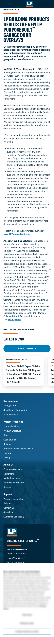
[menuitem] (7, 4)
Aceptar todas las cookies (27, 631)
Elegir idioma (44, 4)
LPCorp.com (14, 319)
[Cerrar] (50, 567)
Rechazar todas (27, 623)
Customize (27, 615)
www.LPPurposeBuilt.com (16, 234)
